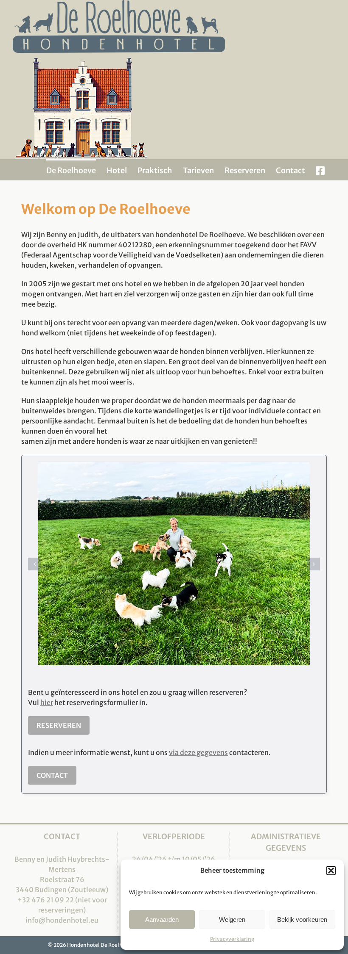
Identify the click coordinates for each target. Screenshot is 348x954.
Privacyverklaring (232, 939)
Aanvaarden (162, 919)
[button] (331, 870)
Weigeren (232, 919)
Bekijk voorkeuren (302, 919)
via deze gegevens (198, 752)
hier (46, 702)
